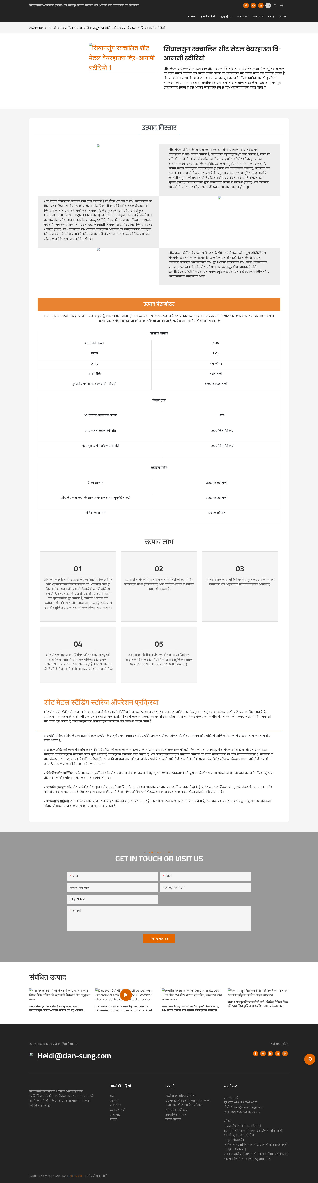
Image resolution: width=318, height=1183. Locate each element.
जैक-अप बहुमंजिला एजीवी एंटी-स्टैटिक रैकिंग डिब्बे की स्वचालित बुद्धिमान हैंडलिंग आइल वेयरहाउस (258, 1004)
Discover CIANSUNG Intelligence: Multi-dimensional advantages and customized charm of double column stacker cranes (123, 1008)
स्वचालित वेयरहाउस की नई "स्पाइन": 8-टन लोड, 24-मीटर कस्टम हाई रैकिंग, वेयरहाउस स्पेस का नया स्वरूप (190, 1008)
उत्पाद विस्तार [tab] (159, 128)
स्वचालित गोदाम (71, 28)
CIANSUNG (36, 28)
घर (112, 1096)
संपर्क (113, 1119)
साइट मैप (76, 1176)
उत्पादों (52, 28)
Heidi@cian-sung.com (74, 1055)
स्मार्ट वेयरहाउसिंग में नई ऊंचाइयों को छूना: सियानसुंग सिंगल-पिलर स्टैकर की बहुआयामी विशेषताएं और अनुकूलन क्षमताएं (56, 1008)
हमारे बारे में (117, 1110)
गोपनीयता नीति (97, 1176)
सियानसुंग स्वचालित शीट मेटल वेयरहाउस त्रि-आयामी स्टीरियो (125, 28)
